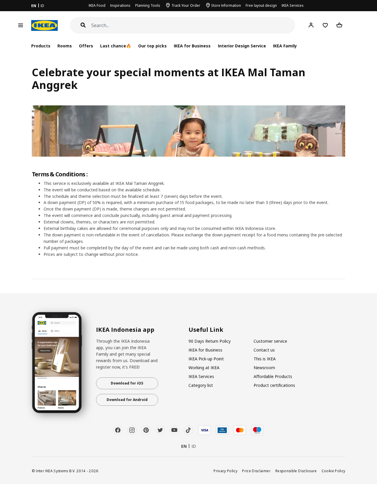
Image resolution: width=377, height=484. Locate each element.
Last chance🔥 (115, 46)
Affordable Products (273, 376)
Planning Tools (147, 5)
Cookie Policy (333, 470)
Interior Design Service (242, 46)
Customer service (270, 341)
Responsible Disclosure (296, 470)
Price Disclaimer (256, 470)
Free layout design (261, 5)
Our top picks (152, 46)
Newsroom (264, 367)
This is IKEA (265, 359)
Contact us (264, 350)
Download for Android (127, 399)
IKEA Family (285, 46)
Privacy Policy (225, 470)
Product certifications (274, 385)
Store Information (226, 5)
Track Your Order (185, 5)
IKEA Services (293, 5)
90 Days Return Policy (209, 341)
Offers (86, 46)
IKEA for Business (192, 46)
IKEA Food (97, 5)
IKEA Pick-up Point (206, 359)
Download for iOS (127, 383)
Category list (200, 385)
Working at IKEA (203, 367)
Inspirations (120, 5)
